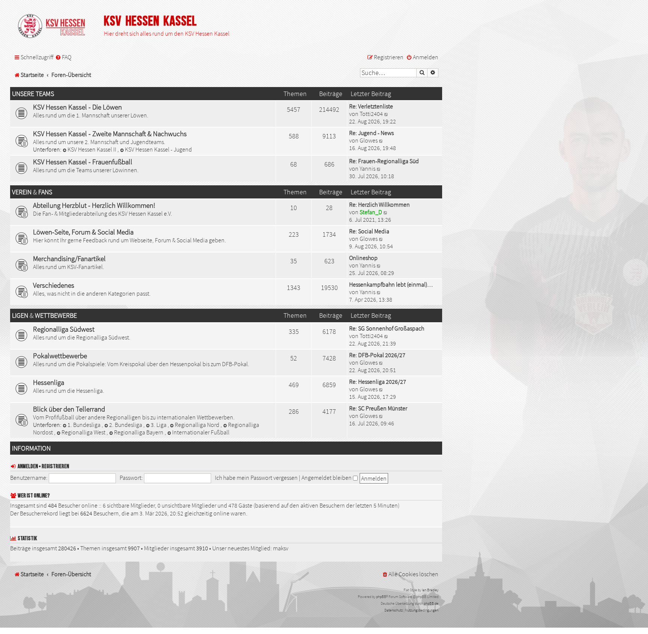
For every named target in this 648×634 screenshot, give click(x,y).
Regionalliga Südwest (63, 329)
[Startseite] (55, 27)
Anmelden (28, 466)
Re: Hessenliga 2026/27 (377, 381)
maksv (280, 548)
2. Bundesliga (126, 424)
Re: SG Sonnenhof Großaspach (386, 328)
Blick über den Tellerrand (69, 408)
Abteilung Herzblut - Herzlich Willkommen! (94, 205)
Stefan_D (371, 212)
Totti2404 (371, 113)
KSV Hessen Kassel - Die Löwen (77, 106)
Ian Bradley (430, 589)
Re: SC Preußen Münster (378, 408)
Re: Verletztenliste (371, 106)
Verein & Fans (32, 192)
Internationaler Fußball (201, 432)
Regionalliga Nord (197, 424)
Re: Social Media (369, 231)
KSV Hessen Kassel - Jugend (158, 149)
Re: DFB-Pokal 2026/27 (377, 355)
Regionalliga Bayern (139, 432)
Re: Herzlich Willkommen (379, 204)
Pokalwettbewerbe (60, 355)
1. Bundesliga (85, 424)
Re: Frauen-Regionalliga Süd (384, 161)
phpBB (381, 596)
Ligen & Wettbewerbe (44, 315)
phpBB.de (431, 603)
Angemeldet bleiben (327, 477)
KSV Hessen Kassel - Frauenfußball (82, 161)
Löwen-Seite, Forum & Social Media (83, 231)
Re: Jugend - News (371, 133)
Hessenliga (48, 382)
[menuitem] (63, 57)
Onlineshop (363, 257)
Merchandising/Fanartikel (69, 258)
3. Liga (159, 424)
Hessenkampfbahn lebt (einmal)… (391, 284)
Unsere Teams (33, 94)
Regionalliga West (84, 432)
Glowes (369, 140)
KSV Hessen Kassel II (92, 149)
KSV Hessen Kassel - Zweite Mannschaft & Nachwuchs (110, 133)
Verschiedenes (53, 285)
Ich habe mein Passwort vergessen (256, 477)
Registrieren (55, 466)
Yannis (367, 168)
